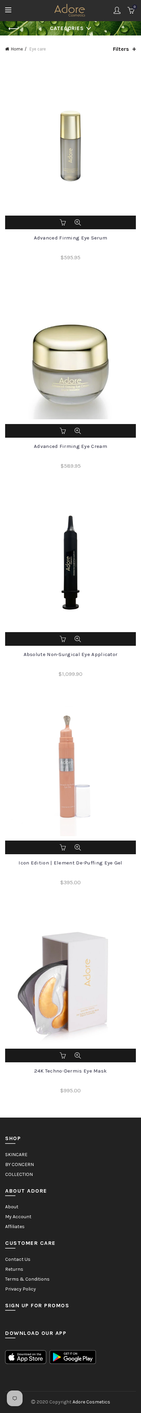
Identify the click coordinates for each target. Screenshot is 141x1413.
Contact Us (17, 1259)
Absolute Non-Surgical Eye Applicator (71, 654)
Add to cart (63, 222)
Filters (121, 49)
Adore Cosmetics (91, 1402)
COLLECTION (19, 1174)
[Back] (13, 28)
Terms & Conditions (27, 1279)
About (11, 1207)
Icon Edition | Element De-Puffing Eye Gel (70, 863)
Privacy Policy (20, 1289)
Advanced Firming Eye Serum (70, 238)
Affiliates (15, 1226)
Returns (14, 1269)
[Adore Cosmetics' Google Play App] (72, 1357)
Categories (67, 28)
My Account (18, 1217)
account (117, 10)
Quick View (78, 222)
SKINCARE (16, 1154)
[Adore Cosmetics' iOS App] (25, 1357)
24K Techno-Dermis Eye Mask (70, 1071)
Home (17, 49)
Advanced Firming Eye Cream (70, 446)
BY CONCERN (19, 1164)
